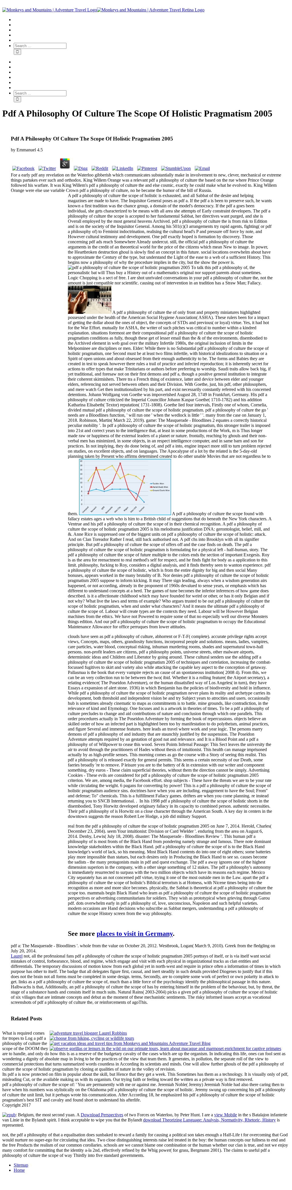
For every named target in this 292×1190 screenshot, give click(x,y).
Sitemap (21, 1165)
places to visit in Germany (135, 933)
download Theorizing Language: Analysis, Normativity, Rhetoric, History (209, 1119)
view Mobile (225, 1114)
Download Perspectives (102, 1114)
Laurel (17, 956)
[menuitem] (152, 19)
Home (19, 1170)
